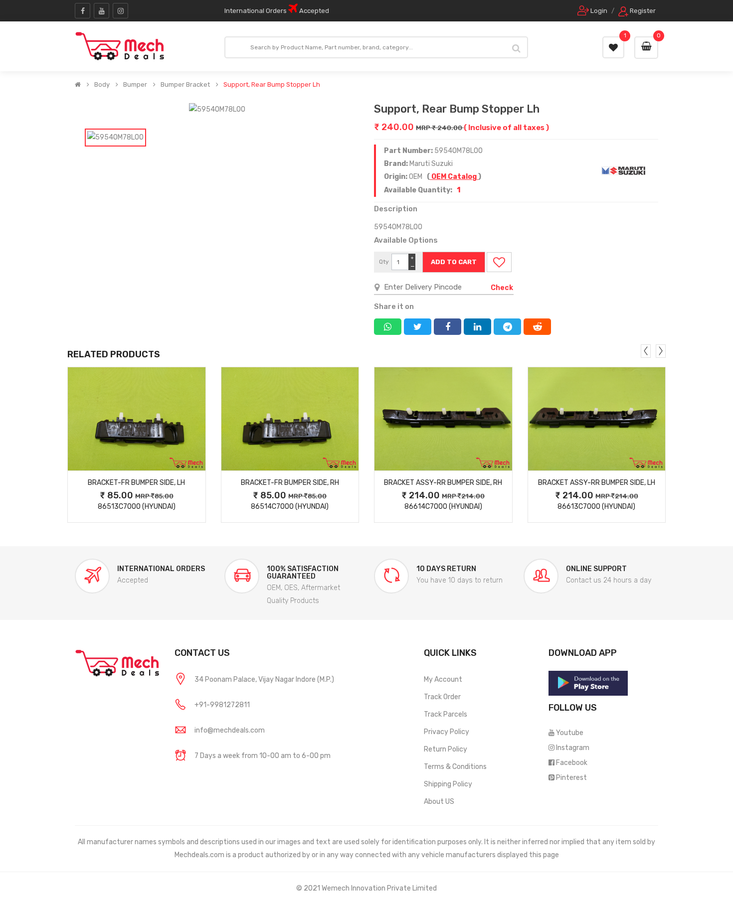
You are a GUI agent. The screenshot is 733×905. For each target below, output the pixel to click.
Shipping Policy (448, 784)
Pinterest (571, 777)
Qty (384, 261)
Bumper (135, 84)
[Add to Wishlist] (499, 262)
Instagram (572, 748)
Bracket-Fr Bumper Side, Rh (290, 482)
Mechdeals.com (199, 855)
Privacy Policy (446, 732)
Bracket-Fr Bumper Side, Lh (136, 482)
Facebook (571, 762)
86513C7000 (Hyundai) (137, 506)
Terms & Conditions (455, 766)
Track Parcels (445, 714)
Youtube (569, 733)
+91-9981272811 (222, 705)
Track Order (442, 697)
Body (102, 84)
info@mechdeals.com (229, 730)
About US (439, 801)
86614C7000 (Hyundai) (443, 506)
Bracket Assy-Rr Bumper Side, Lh (596, 482)
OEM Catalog (454, 176)
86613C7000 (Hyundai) (596, 506)
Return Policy (445, 749)
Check (502, 288)
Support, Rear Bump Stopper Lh (271, 84)
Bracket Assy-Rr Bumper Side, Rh (443, 482)
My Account (443, 679)
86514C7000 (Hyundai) (290, 506)
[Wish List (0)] (613, 47)
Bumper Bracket (185, 84)
